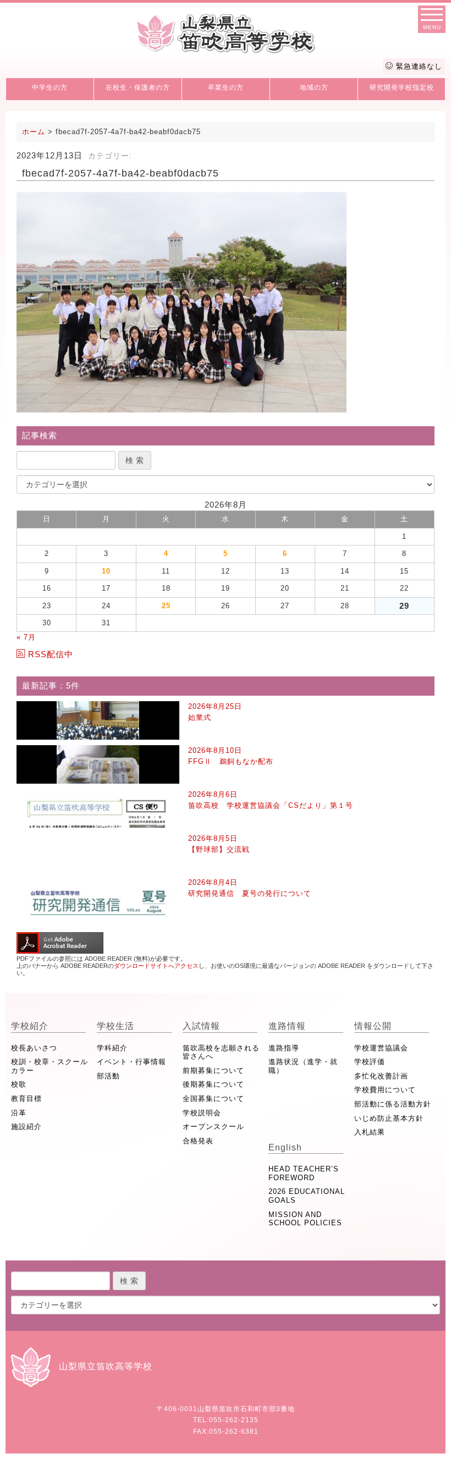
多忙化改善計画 (381, 1076)
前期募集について (213, 1070)
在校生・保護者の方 (138, 87)
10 (106, 571)
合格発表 (198, 1141)
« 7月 (26, 637)
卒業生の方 (226, 87)
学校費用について (385, 1090)
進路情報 (287, 1026)
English (285, 1147)
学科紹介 (112, 1048)
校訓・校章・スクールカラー (49, 1066)
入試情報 (201, 1026)
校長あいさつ (34, 1048)
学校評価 (369, 1062)
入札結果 (369, 1132)
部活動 (108, 1076)
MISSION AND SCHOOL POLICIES (305, 1218)
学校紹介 (29, 1026)
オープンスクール (213, 1126)
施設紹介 (26, 1126)
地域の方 (314, 87)
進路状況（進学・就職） (303, 1066)
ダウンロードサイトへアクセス (156, 965)
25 (166, 606)
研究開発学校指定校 (402, 87)
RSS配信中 (50, 654)
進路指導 (283, 1048)
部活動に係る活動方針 (392, 1104)
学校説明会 (202, 1113)
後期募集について (213, 1084)
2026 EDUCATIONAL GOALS (306, 1195)
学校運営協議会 (381, 1048)
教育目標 (26, 1098)
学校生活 (115, 1026)
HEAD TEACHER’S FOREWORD (303, 1173)
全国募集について (213, 1098)
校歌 (18, 1084)
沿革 (18, 1113)
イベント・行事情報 (131, 1062)
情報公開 (373, 1026)
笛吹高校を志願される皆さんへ (221, 1052)
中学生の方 (50, 87)
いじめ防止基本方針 (389, 1118)
